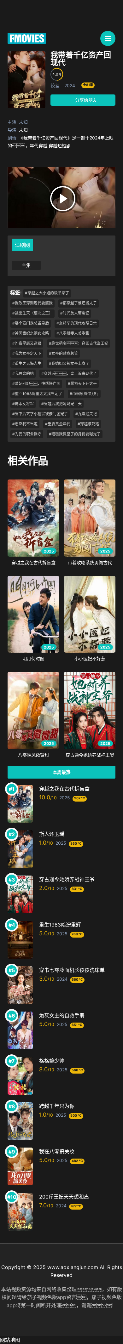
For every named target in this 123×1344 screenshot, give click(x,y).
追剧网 (22, 245)
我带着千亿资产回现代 (80, 58)
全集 (26, 265)
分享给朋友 (85, 100)
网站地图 (10, 1340)
